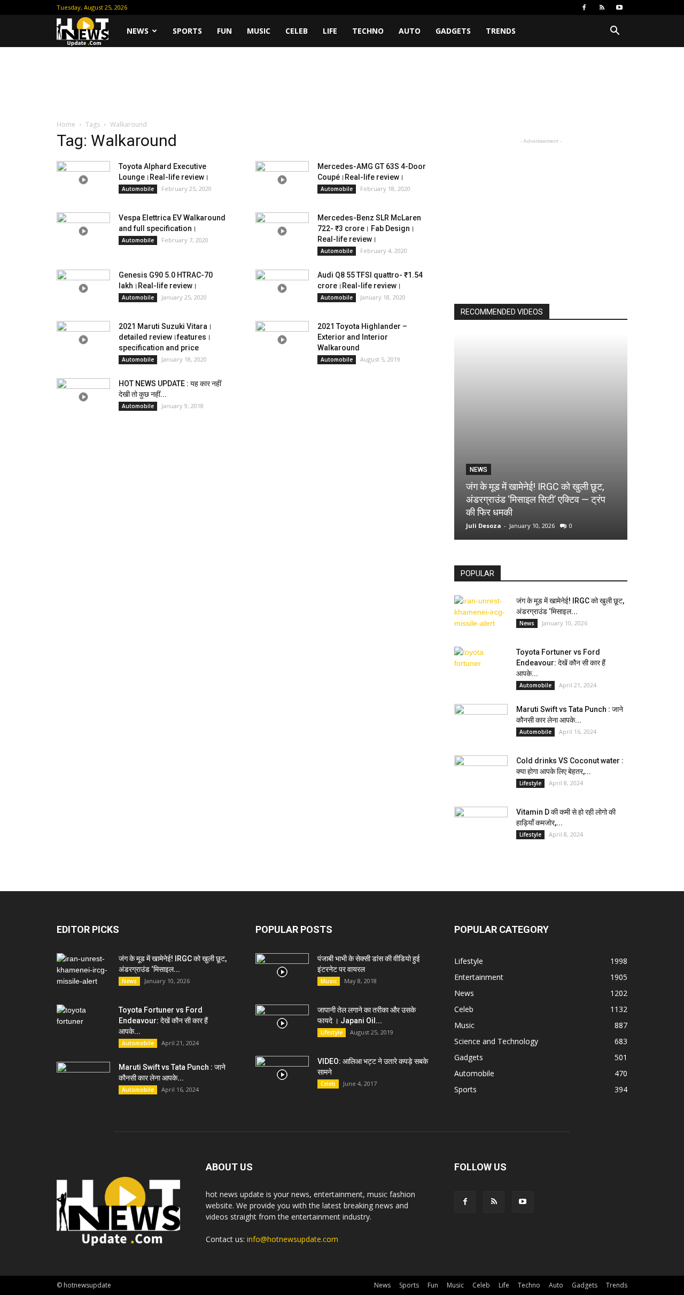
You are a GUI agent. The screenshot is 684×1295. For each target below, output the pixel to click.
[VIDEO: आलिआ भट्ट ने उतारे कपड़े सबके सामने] (282, 1074)
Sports (187, 31)
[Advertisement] (342, 84)
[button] (614, 32)
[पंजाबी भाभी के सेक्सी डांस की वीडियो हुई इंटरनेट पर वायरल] (282, 972)
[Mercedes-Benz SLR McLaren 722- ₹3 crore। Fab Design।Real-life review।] (282, 231)
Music (258, 31)
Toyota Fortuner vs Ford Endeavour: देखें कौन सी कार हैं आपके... (560, 663)
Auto (410, 31)
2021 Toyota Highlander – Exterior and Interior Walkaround (362, 337)
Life (330, 31)
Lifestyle (530, 783)
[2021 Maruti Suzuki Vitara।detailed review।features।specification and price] (83, 339)
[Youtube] (619, 7)
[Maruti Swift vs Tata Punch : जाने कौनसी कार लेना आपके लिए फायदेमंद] (481, 722)
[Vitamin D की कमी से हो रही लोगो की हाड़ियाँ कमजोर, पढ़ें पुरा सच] (481, 825)
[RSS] (602, 7)
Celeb (296, 31)
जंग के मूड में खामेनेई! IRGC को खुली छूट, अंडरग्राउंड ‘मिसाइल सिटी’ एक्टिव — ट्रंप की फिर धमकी (535, 499)
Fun (224, 31)
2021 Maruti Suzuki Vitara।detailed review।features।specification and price (165, 337)
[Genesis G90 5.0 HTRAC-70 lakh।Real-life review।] (83, 288)
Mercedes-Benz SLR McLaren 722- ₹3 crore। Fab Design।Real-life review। (369, 228)
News (138, 31)
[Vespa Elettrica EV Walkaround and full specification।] (83, 231)
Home (66, 124)
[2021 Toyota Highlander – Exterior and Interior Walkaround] (282, 339)
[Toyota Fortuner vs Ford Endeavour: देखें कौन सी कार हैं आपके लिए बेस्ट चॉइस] (481, 665)
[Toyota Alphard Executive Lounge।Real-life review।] (83, 179)
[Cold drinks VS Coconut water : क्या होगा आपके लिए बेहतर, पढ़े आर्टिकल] (481, 774)
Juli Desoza (483, 526)
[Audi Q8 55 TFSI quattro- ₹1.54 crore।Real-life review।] (282, 288)
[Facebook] (584, 7)
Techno (368, 31)
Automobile (138, 189)
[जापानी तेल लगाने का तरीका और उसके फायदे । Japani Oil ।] (282, 1023)
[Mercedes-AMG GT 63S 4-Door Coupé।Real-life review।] (282, 179)
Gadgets (453, 31)
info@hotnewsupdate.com (292, 1239)
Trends (501, 31)
